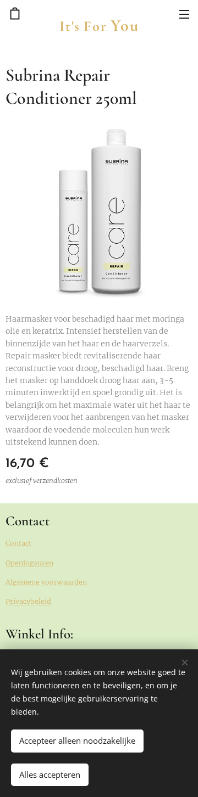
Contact (18, 543)
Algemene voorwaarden (46, 582)
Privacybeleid (28, 601)
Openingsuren (29, 563)
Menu (184, 14)
